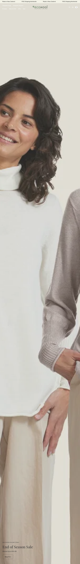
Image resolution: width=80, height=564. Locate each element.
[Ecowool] (40, 7)
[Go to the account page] (72, 7)
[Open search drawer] (69, 7)
